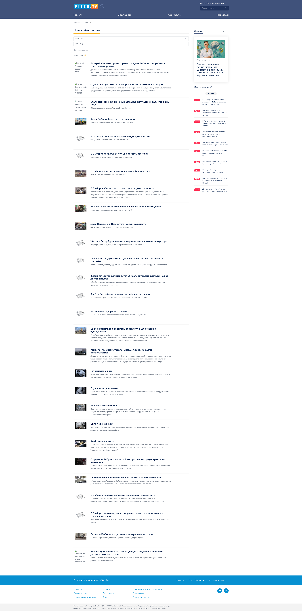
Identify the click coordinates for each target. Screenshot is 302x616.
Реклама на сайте (216, 580)
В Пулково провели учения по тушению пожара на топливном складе (214, 123)
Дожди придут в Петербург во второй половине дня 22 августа (214, 190)
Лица (105, 597)
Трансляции (223, 15)
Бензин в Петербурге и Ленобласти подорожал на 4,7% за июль (214, 112)
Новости (77, 15)
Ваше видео (108, 593)
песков (85, 50)
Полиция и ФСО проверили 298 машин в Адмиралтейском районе (214, 153)
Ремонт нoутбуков (141, 597)
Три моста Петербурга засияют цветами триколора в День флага (215, 143)
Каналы (106, 589)
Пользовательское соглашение (147, 589)
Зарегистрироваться (215, 3)
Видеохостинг (80, 593)
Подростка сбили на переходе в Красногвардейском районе (214, 162)
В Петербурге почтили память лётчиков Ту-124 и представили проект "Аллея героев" (214, 101)
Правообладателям (197, 580)
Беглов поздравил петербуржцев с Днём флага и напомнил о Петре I (214, 180)
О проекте (180, 580)
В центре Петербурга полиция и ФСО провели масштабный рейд (214, 171)
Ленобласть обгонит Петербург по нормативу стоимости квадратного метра (214, 134)
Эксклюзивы (124, 15)
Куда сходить (173, 15)
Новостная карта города (85, 597)
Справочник (138, 593)
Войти (203, 3)
